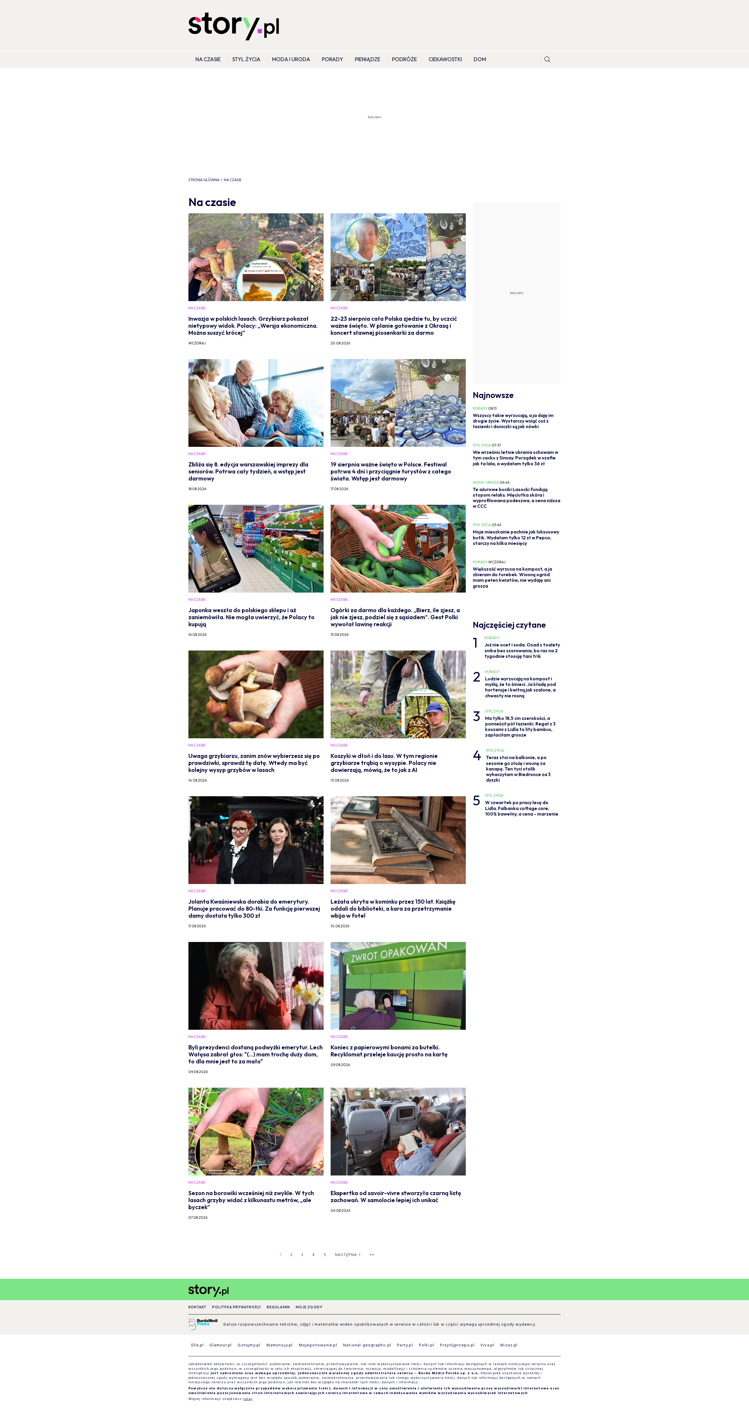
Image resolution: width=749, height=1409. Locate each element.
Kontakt (197, 1307)
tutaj (247, 1399)
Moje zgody (309, 1307)
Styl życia (246, 59)
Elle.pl (197, 1345)
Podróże (404, 59)
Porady (332, 59)
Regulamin (278, 1307)
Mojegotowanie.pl (318, 1345)
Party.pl (405, 1345)
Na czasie (208, 59)
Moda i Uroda (291, 59)
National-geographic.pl (367, 1345)
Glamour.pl (220, 1345)
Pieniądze (367, 59)
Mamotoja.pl (279, 1345)
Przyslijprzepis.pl (457, 1345)
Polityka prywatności (236, 1307)
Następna (348, 1255)
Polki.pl (426, 1345)
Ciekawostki (445, 59)
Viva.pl (487, 1345)
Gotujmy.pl (249, 1345)
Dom (480, 59)
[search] (547, 59)
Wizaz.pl (509, 1345)
